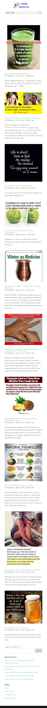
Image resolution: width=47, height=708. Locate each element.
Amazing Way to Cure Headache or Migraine (23, 570)
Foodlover (10, 76)
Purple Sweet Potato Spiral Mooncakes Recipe (21, 672)
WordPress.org (10, 698)
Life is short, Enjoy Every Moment (18, 186)
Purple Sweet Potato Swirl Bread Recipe (19, 679)
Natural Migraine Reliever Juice (17, 73)
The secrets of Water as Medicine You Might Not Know (23, 287)
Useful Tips (30, 76)
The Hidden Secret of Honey (16, 627)
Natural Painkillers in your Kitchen (19, 485)
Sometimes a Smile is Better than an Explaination (19, 231)
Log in (7, 688)
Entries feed (9, 691)
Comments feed (10, 695)
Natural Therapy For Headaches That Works (23, 118)
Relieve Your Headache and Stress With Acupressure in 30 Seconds (21, 350)
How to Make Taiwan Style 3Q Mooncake (19, 676)
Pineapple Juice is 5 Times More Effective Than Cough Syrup (21, 419)
